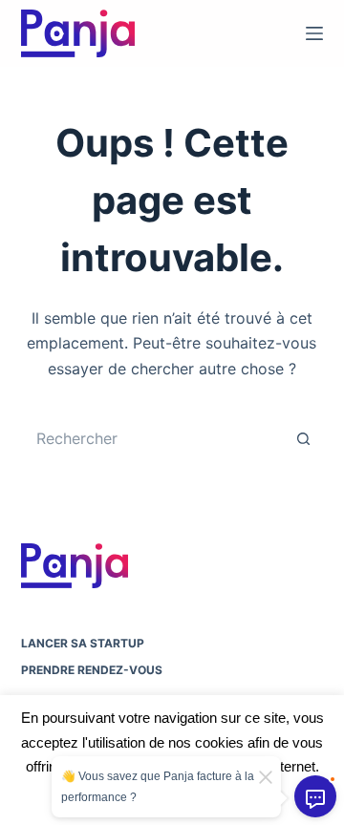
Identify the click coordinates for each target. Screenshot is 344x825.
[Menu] (314, 33)
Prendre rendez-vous (91, 670)
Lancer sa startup (82, 643)
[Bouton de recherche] (304, 438)
